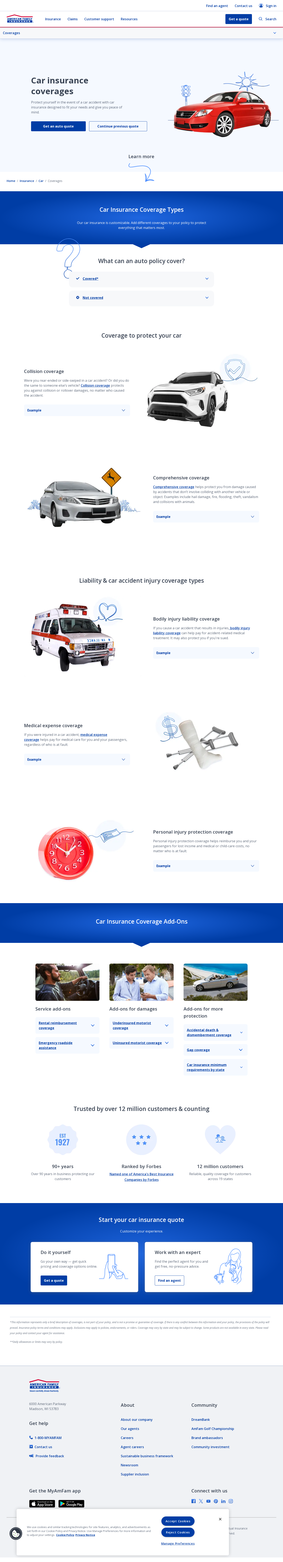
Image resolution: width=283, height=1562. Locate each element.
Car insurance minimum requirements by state (207, 1067)
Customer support (99, 19)
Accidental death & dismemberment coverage (209, 1032)
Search (270, 19)
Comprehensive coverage (173, 487)
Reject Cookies (178, 1532)
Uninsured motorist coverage (137, 1043)
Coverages (11, 33)
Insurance (53, 19)
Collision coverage (95, 385)
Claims (73, 19)
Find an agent (217, 6)
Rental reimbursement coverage (58, 1025)
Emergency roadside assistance (56, 1045)
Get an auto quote (58, 126)
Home (11, 181)
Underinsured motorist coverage (132, 1025)
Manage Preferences (178, 1543)
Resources (129, 19)
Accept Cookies (178, 1521)
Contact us (243, 6)
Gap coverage (198, 1050)
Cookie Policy (65, 1535)
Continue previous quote (118, 126)
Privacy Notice (85, 1535)
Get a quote (54, 1280)
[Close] (220, 1519)
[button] (16, 1533)
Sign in (271, 6)
